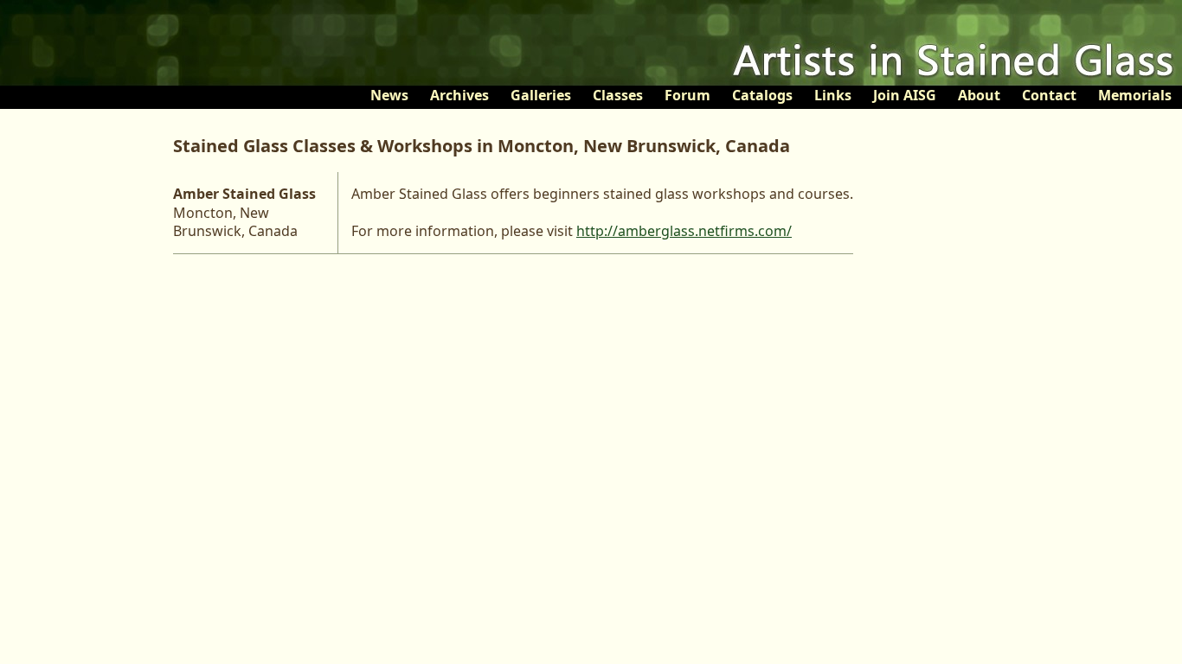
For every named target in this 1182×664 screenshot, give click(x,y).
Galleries (541, 95)
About (979, 95)
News (389, 95)
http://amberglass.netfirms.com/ (684, 230)
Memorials (1135, 95)
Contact (1049, 95)
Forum (687, 95)
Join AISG (904, 95)
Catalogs (762, 95)
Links (832, 95)
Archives (459, 95)
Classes (618, 95)
